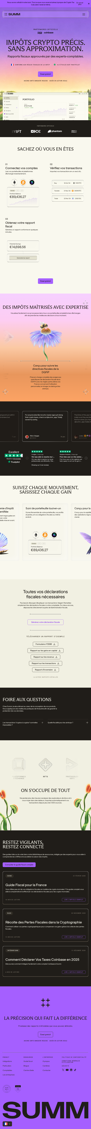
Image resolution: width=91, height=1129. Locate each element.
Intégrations (7, 1061)
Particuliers (7, 1066)
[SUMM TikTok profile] (75, 1070)
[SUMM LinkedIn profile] (71, 1070)
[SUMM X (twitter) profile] (63, 1070)
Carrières (46, 1066)
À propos (46, 1061)
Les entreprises (9, 1075)
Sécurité (65, 1066)
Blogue (26, 1066)
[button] (83, 14)
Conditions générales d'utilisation (71, 1061)
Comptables (7, 1070)
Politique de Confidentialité (74, 1057)
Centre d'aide (29, 1070)
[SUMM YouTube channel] (67, 1070)
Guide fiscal (28, 1061)
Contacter (46, 1070)
